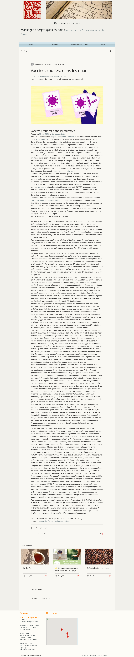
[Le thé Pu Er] (35, 556)
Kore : (22, 645)
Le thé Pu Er (28, 568)
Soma (22, 635)
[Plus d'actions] (102, 64)
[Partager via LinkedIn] (41, 528)
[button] (111, 51)
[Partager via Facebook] (32, 528)
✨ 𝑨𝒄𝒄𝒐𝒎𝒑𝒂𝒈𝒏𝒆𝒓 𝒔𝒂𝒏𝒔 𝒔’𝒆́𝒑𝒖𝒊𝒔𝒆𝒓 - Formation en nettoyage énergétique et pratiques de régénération (66, 569)
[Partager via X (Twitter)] (36, 528)
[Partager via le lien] (46, 528)
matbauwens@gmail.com (29, 622)
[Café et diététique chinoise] (99, 556)
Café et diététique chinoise (98, 568)
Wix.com (105, 655)
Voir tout (110, 545)
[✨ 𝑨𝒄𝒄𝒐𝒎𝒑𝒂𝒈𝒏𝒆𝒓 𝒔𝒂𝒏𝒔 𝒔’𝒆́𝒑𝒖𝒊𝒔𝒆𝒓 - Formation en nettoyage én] (67, 556)
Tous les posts (25, 51)
